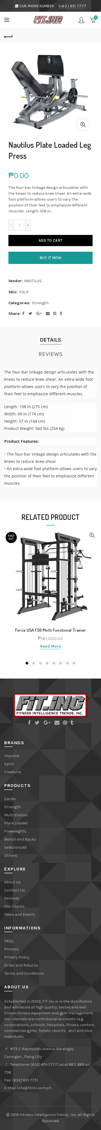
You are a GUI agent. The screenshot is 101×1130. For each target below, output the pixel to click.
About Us (12, 882)
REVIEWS (50, 354)
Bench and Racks (20, 839)
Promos (11, 949)
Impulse (11, 755)
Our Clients (14, 906)
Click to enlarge (83, 124)
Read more (50, 646)
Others (10, 855)
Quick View (92, 535)
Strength (40, 303)
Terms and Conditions (24, 973)
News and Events (19, 914)
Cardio (10, 798)
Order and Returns (21, 965)
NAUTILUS (33, 281)
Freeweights (15, 831)
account (81, 20)
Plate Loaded (15, 823)
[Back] (8, 36)
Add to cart (50, 240)
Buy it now (51, 257)
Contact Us (14, 890)
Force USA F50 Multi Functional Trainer (50, 630)
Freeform (12, 772)
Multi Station (16, 815)
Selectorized (15, 847)
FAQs (8, 941)
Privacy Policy (16, 957)
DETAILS (50, 340)
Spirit (9, 764)
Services (11, 898)
